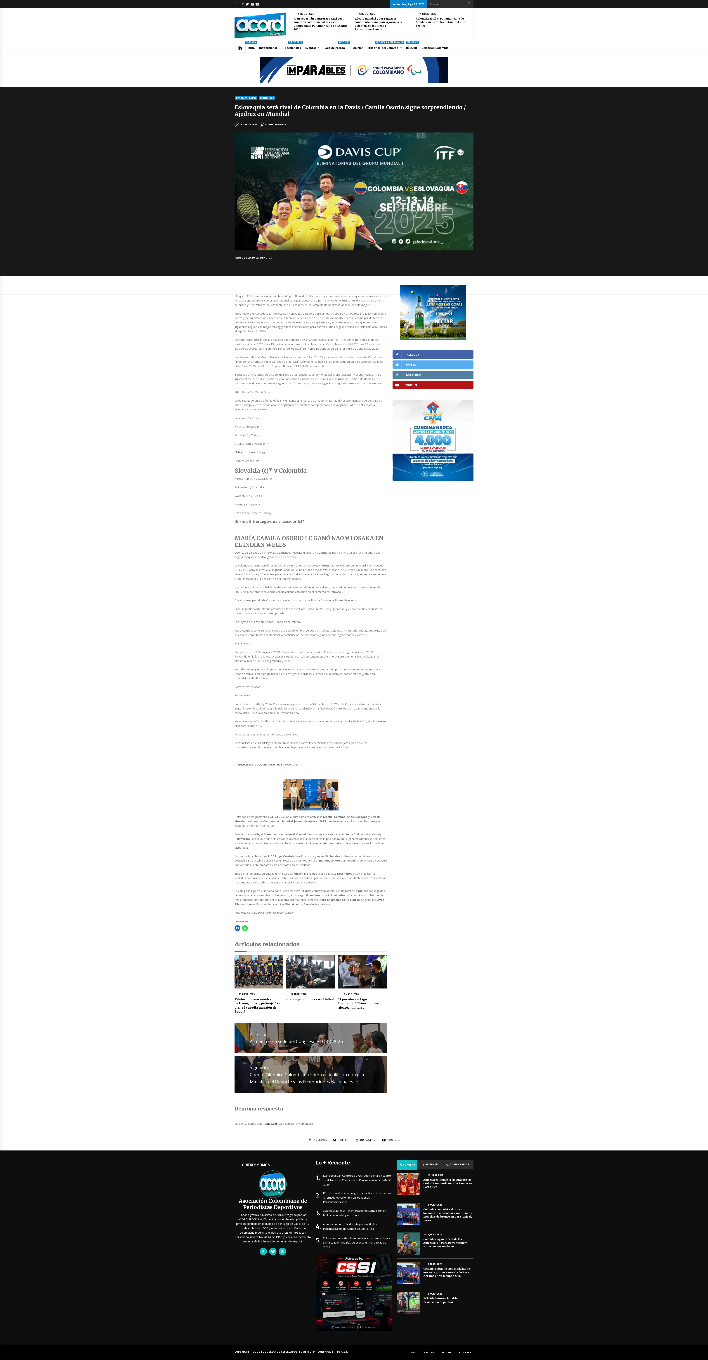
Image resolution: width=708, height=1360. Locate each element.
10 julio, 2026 (428, 13)
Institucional (268, 48)
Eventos (311, 48)
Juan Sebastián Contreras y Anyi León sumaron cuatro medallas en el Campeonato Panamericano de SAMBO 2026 (320, 24)
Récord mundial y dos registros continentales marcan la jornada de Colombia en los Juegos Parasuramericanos (379, 24)
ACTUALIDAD (267, 98)
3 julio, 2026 (435, 1264)
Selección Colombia (435, 48)
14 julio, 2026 (306, 13)
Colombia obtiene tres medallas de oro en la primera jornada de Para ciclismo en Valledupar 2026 (446, 1272)
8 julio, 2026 (435, 1204)
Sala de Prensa (336, 46)
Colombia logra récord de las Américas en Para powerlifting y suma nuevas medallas (445, 1242)
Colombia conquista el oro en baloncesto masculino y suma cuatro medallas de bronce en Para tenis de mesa (356, 1242)
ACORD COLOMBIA (246, 98)
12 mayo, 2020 (350, 994)
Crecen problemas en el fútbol (310, 999)
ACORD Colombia (275, 124)
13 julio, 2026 (367, 13)
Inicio (251, 46)
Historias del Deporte (385, 46)
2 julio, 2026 (435, 1293)
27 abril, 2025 (247, 994)
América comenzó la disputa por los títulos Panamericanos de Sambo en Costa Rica (350, 1226)
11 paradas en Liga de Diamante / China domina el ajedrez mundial (360, 1003)
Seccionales (293, 46)
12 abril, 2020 (299, 994)
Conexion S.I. (327, 1351)
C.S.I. (344, 1351)
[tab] (407, 1165)
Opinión (358, 48)
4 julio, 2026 (435, 1234)
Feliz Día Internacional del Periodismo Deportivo (440, 1300)
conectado (271, 1123)
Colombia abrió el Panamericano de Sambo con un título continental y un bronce (440, 22)
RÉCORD (412, 46)
